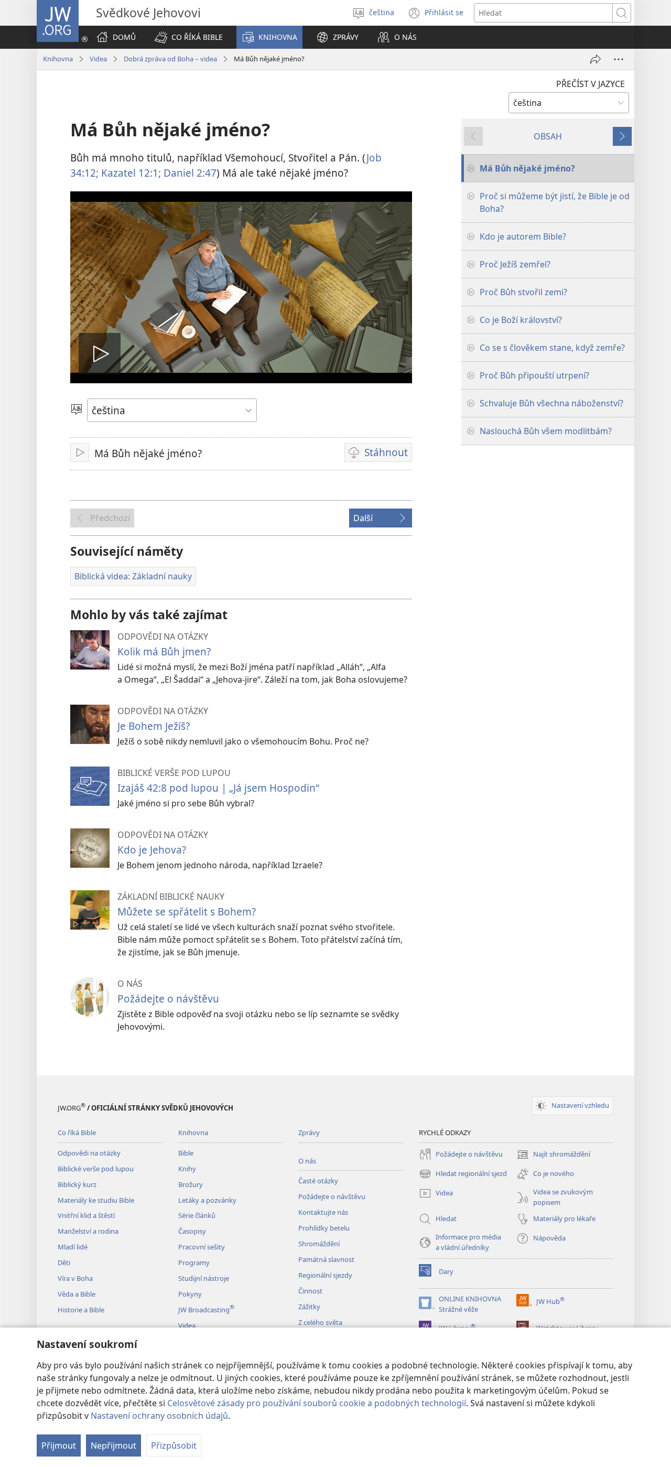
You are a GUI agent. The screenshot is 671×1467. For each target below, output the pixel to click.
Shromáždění (319, 1243)
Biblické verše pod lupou (96, 1168)
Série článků (196, 1215)
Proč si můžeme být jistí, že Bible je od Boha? (555, 202)
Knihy (187, 1168)
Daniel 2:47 (189, 173)
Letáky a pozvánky (207, 1200)
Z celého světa (320, 1322)
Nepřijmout (113, 1445)
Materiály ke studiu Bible (96, 1200)
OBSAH (548, 136)
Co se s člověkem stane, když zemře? (552, 347)
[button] (188, 37)
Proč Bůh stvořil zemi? (523, 292)
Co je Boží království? (521, 320)
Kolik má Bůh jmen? (164, 651)
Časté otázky (318, 1180)
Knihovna (58, 58)
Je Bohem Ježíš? (153, 726)
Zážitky (309, 1306)
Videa (98, 58)
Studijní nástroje (203, 1278)
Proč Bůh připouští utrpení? (534, 375)
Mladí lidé (73, 1247)
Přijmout (58, 1445)
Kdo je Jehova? (151, 850)
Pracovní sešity (201, 1247)
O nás (307, 1161)
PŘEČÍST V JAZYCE (590, 84)
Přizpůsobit (174, 1445)
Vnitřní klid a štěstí (86, 1215)
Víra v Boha (75, 1278)
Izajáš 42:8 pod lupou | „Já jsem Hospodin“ (218, 788)
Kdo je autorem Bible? (523, 236)
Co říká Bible (77, 1132)
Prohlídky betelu (324, 1228)
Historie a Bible (81, 1309)
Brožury (190, 1184)
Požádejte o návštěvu (168, 998)
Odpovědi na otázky (89, 1153)
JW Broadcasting (206, 1309)
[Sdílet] (595, 59)
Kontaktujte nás (323, 1212)
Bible (185, 1153)
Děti (64, 1262)
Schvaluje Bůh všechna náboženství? (551, 403)
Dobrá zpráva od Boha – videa (170, 58)
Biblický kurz (77, 1184)
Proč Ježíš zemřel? (515, 264)
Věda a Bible (76, 1294)
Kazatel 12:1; (130, 173)
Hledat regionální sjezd (463, 1174)
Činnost (310, 1291)
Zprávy (309, 1132)
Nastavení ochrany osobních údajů (159, 1415)
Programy (194, 1262)
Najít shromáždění (553, 1155)
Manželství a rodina (88, 1231)
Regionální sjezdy (325, 1275)
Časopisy (192, 1231)
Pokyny (190, 1294)
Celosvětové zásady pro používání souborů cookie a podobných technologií (316, 1403)
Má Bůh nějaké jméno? (527, 168)
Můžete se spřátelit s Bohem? (186, 911)
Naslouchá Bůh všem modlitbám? (546, 431)
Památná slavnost (326, 1259)
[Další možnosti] (618, 59)
